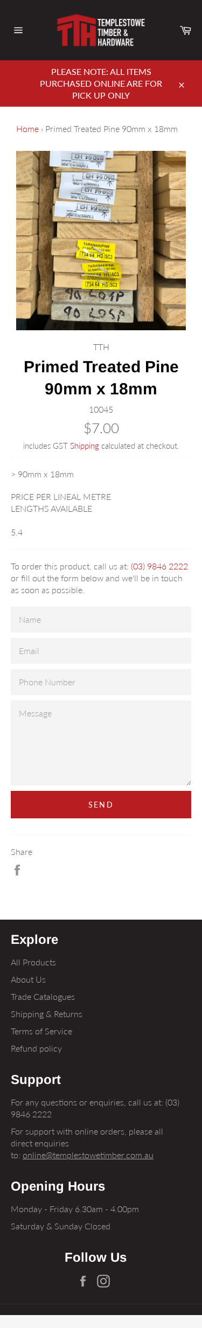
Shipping (84, 445)
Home (27, 128)
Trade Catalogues (43, 996)
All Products (33, 962)
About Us (28, 979)
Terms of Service (41, 1031)
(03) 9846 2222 (159, 566)
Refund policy (36, 1048)
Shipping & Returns (46, 1014)
